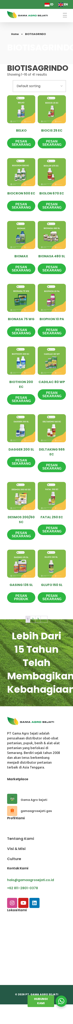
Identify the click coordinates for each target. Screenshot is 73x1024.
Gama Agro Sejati (34, 800)
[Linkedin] (34, 903)
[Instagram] (12, 903)
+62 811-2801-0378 (22, 888)
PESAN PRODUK (21, 597)
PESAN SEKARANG (21, 143)
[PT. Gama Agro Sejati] (28, 15)
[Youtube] (23, 903)
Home (15, 34)
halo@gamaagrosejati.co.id (30, 880)
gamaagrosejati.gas (36, 811)
